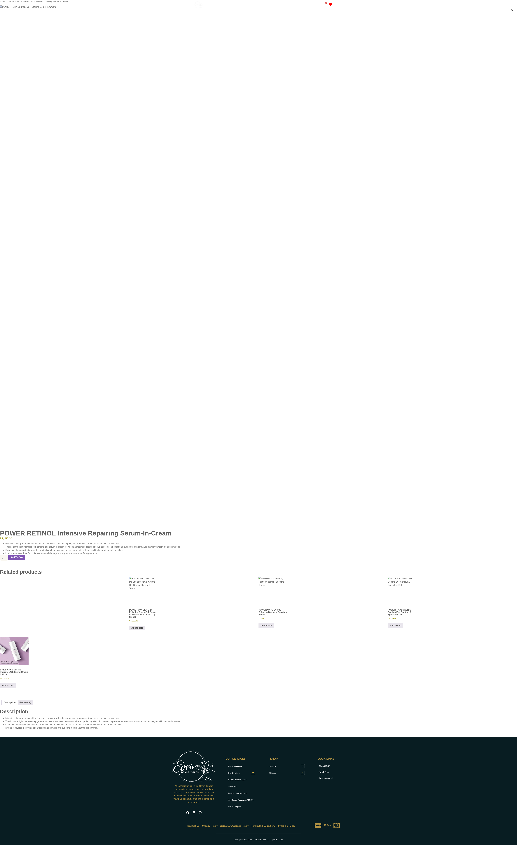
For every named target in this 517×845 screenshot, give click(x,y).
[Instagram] (194, 812)
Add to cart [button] (137, 628)
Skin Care (232, 786)
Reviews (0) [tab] (25, 702)
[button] (512, 10)
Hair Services (234, 773)
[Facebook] (187, 812)
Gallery (289, 5)
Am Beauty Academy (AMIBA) (241, 800)
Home (247, 5)
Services (259, 5)
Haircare (272, 766)
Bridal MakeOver (235, 766)
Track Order (324, 772)
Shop (274, 5)
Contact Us (193, 826)
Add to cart (17, 557)
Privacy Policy (210, 826)
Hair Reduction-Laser (237, 780)
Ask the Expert (234, 807)
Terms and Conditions (263, 826)
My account (305, 5)
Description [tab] (10, 702)
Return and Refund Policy (234, 826)
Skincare (272, 773)
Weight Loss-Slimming (237, 793)
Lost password (326, 778)
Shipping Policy (286, 826)
